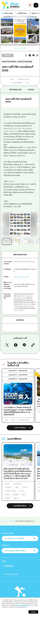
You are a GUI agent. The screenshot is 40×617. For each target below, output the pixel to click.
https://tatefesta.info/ (21, 276)
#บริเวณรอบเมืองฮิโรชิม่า (17, 82)
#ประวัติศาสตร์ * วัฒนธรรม (23, 79)
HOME (18, 48)
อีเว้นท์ (24, 48)
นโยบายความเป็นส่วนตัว (21, 605)
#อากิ (27, 82)
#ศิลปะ (12, 79)
